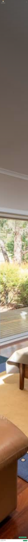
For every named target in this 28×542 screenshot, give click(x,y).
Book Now (25, 540)
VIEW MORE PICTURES (23, 537)
